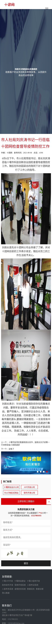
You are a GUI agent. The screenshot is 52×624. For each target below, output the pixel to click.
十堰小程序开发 (33, 581)
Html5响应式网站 (11, 493)
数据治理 (39, 589)
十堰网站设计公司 (11, 487)
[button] (37, 472)
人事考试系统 (32, 585)
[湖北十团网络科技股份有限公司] (9, 4)
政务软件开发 (7, 585)
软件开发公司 (29, 493)
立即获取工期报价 (26, 501)
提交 (26, 563)
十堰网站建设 (19, 581)
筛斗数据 (5, 593)
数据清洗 (31, 589)
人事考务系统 (7, 589)
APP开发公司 (29, 487)
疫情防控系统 (20, 589)
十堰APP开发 (7, 581)
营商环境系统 (20, 585)
